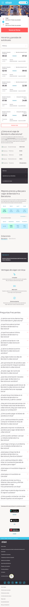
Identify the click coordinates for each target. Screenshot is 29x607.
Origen (7, 18)
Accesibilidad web (5, 601)
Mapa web (3, 598)
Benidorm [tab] (4, 238)
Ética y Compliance (5, 604)
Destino (7, 23)
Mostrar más (14, 125)
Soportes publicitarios (6, 563)
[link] (3, 22)
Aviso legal (3, 587)
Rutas (6, 538)
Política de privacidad (5, 590)
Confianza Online (5, 576)
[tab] (14, 320)
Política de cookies (5, 593)
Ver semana (23, 216)
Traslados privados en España (7, 557)
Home (2, 538)
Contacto (3, 572)
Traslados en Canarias (5, 554)
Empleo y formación (5, 566)
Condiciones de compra (6, 596)
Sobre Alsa (3, 546)
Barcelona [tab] (12, 238)
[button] (14, 319)
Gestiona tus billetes (5, 560)
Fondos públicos (4, 569)
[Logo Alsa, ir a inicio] (9, 2)
